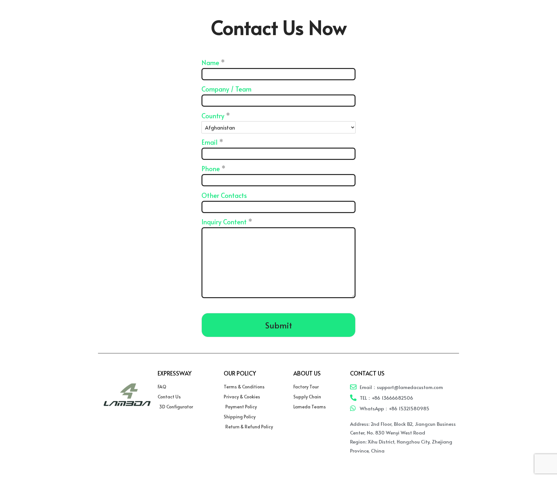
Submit (278, 325)
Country (215, 115)
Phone (213, 168)
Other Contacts (224, 195)
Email (212, 142)
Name (213, 62)
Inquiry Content (226, 221)
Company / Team (226, 88)
